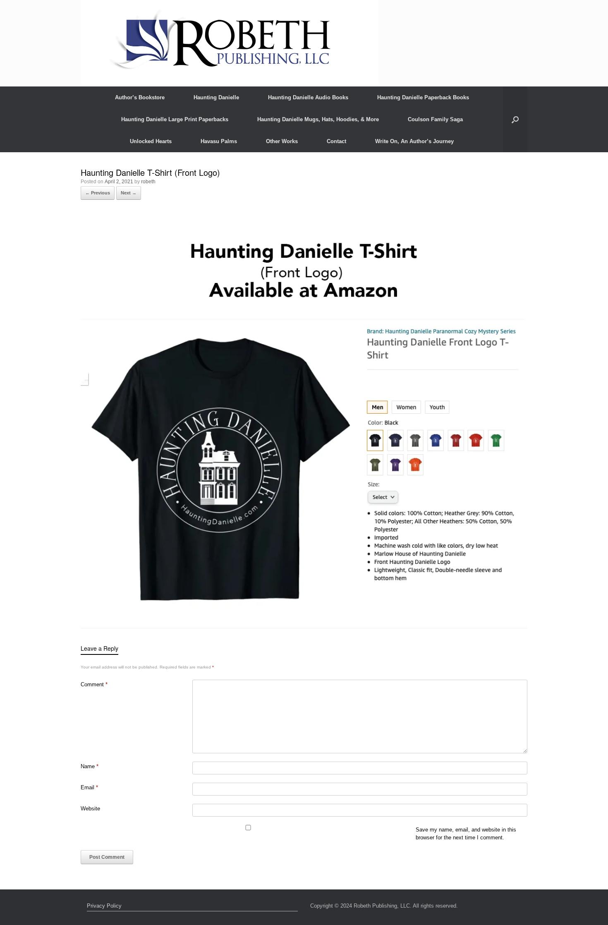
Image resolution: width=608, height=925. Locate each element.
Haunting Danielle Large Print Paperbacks (174, 119)
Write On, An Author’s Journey (414, 141)
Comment (94, 684)
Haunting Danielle (216, 97)
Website (90, 808)
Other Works (282, 141)
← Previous (97, 192)
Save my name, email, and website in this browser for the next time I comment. (466, 834)
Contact (336, 141)
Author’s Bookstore (140, 97)
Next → (128, 192)
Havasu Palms (219, 141)
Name (89, 766)
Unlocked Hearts (151, 141)
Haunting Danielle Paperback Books (423, 97)
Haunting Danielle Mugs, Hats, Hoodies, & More (318, 119)
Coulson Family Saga (435, 119)
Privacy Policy (104, 906)
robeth (148, 182)
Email (89, 787)
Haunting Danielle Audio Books (308, 97)
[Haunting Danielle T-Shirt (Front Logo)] (304, 607)
